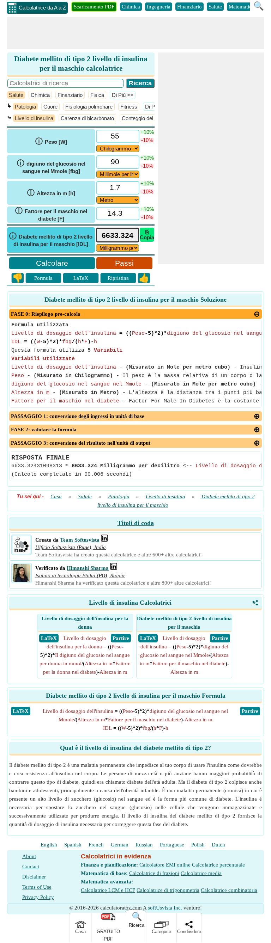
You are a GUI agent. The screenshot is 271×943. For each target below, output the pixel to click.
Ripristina (118, 278)
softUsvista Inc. (165, 908)
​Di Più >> (122, 95)
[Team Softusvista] (21, 552)
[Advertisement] (135, 33)
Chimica (131, 7)
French (96, 845)
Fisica (97, 95)
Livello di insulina (34, 118)
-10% (147, 140)
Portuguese (172, 845)
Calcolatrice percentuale (218, 865)
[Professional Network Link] (104, 540)
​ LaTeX (49, 638)
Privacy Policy (38, 897)
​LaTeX (21, 711)
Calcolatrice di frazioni (154, 873)
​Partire (250, 711)
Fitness (128, 107)
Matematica (241, 7)
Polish (198, 845)
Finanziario (189, 7)
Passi (124, 263)
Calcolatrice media (201, 873)
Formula (43, 278)
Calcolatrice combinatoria (229, 890)
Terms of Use (37, 887)
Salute (215, 7)
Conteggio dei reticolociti (149, 118)
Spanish (73, 845)
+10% (147, 132)
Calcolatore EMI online (165, 865)
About (29, 856)
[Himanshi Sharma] (21, 580)
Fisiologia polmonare (89, 107)
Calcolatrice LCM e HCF (108, 890)
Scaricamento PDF (94, 7)
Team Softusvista (80, 540)
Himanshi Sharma (88, 568)
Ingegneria (158, 7)
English (49, 845)
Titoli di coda (136, 522)
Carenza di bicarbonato (87, 118)
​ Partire (121, 638)
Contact (30, 866)
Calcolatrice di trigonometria (168, 890)
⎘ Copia (147, 234)
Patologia (25, 107)
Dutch (218, 845)
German (119, 845)
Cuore (50, 107)
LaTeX (80, 278)
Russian (144, 845)
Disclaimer (34, 877)
